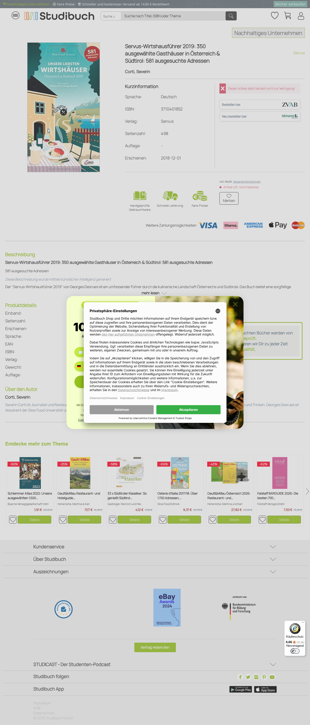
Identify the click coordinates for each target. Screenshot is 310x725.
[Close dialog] (235, 304)
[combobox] (82, 366)
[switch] (295, 651)
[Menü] (302, 623)
